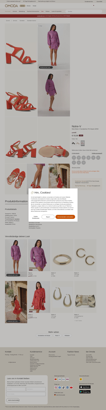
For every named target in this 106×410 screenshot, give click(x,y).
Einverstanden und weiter (65, 217)
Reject (48, 217)
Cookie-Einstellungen (35, 217)
